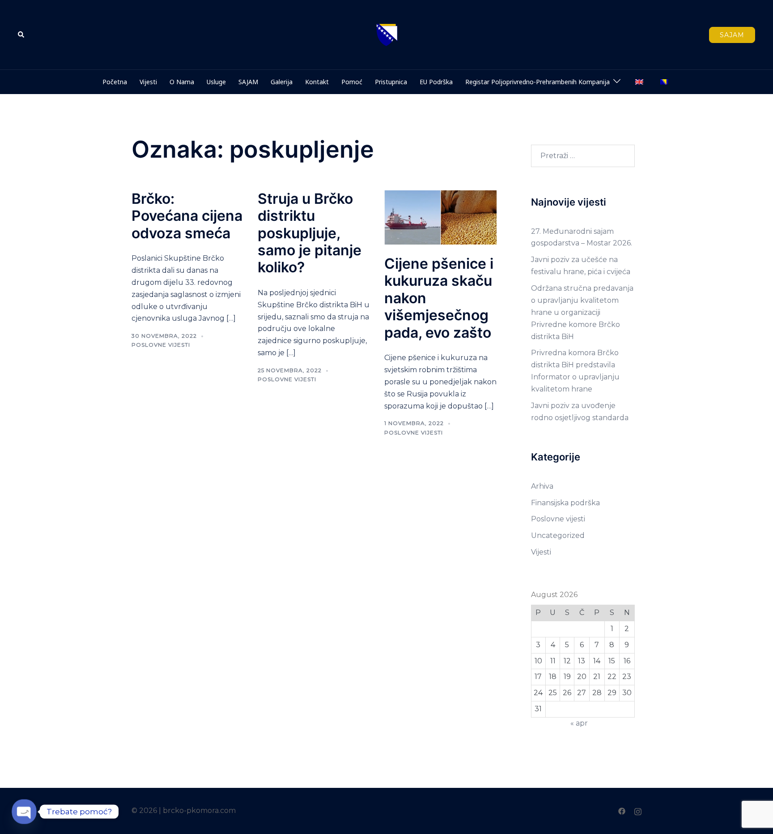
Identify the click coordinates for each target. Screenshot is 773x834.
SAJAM (248, 81)
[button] (21, 34)
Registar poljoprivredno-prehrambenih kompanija (537, 81)
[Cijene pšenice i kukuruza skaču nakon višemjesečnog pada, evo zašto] (440, 217)
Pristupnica (391, 81)
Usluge (216, 81)
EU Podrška (436, 81)
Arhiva (542, 486)
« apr (579, 723)
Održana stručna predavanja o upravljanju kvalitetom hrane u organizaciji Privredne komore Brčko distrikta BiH (582, 312)
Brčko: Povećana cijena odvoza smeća (187, 216)
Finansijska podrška (565, 503)
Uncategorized (558, 535)
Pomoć (351, 81)
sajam (732, 35)
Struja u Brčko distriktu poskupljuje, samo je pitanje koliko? (309, 233)
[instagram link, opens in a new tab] (637, 810)
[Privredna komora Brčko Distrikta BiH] (386, 34)
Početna (114, 81)
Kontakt (317, 81)
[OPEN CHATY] (24, 812)
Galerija (282, 81)
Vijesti (148, 81)
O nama (182, 81)
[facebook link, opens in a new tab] (621, 810)
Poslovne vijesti (161, 344)
